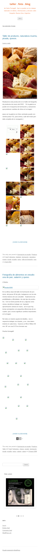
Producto (34, 254)
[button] (17, 516)
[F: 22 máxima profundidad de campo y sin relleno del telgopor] (13, 174)
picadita (14, 259)
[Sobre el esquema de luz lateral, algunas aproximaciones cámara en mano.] (13, 203)
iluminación (25, 257)
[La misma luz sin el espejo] (27, 160)
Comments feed (7, 530)
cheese (22, 449)
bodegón (18, 257)
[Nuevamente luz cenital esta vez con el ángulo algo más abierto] (27, 189)
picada (9, 259)
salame (19, 451)
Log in (4, 525)
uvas (35, 259)
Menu (20, 18)
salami (24, 451)
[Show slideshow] (20, 242)
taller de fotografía (27, 259)
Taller (4, 449)
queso (19, 259)
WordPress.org (6, 533)
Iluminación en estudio (24, 254)
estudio (27, 449)
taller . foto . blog (20, 4)
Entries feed (6, 528)
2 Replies (5, 282)
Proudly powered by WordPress (11, 550)
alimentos (12, 257)
